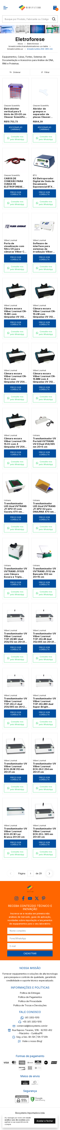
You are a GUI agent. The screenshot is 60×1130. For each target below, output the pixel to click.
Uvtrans (36, 435)
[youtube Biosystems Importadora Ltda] (30, 898)
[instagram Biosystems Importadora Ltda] (16, 898)
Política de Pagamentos (30, 997)
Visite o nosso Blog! (32, 1041)
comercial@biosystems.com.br (32, 1026)
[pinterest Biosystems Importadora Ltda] (43, 898)
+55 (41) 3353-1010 (32, 1021)
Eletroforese (33, 43)
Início (20, 43)
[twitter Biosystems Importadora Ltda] (36, 898)
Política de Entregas (30, 993)
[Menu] (6, 8)
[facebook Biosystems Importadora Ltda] (23, 898)
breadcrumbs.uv (15, 49)
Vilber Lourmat (10, 240)
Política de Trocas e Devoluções (30, 1005)
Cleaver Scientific (12, 105)
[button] (15, 138)
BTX (35, 175)
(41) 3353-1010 (32, 1017)
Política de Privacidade (30, 1001)
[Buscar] (53, 19)
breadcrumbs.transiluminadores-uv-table (28, 46)
